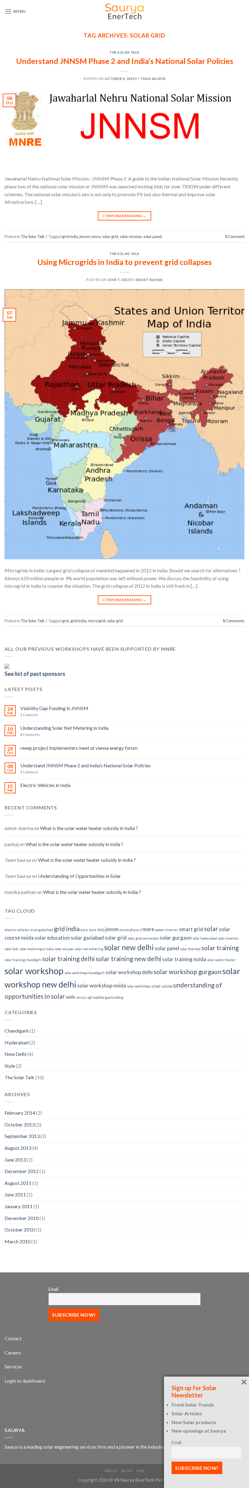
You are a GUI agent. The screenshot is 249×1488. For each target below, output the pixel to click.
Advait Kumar (149, 280)
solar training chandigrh (23, 960)
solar (211, 928)
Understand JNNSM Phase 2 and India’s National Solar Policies (124, 60)
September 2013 (22, 1136)
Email (53, 1289)
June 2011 (15, 1194)
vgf (89, 997)
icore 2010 (96, 930)
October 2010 (20, 1229)
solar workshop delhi (129, 972)
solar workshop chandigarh (84, 973)
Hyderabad (17, 1042)
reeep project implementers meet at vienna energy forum (79, 748)
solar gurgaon (176, 937)
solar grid (110, 236)
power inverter (166, 930)
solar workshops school (143, 986)
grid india (70, 236)
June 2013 (15, 1159)
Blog (127, 1470)
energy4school (42, 930)
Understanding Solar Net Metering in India (64, 728)
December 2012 (22, 1171)
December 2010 (22, 1218)
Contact (13, 1338)
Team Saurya (153, 79)
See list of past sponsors (35, 673)
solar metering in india (36, 949)
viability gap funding (108, 997)
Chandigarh (17, 1030)
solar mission (131, 236)
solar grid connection (143, 938)
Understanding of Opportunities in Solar (79, 876)
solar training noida (184, 959)
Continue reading (124, 215)
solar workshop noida (101, 985)
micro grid (96, 620)
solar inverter (228, 938)
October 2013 (20, 1124)
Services (13, 1366)
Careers (13, 1352)
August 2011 (18, 1183)
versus (81, 997)
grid (65, 620)
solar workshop (34, 970)
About (111, 1470)
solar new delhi (129, 947)
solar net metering (89, 949)
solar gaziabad (87, 937)
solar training (220, 947)
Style (10, 1066)
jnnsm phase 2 (131, 930)
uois (70, 997)
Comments (233, 620)
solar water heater (221, 960)
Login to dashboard (25, 1381)
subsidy (166, 986)
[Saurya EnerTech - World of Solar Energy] (124, 11)
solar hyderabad (205, 938)
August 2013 (18, 1148)
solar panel (152, 236)
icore (84, 930)
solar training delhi (68, 958)
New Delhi (15, 1054)
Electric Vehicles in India (45, 785)
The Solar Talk (124, 52)
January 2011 (18, 1206)
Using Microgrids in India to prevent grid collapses (124, 261)
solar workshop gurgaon (187, 971)
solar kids (12, 949)
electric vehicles (17, 930)
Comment (234, 236)
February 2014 (20, 1113)
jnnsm (85, 236)
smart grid (191, 929)
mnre (96, 236)
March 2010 (17, 1241)
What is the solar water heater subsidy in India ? (89, 828)
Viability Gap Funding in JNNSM (54, 708)
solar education (52, 937)
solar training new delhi (128, 958)
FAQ (141, 1470)
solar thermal (190, 949)
